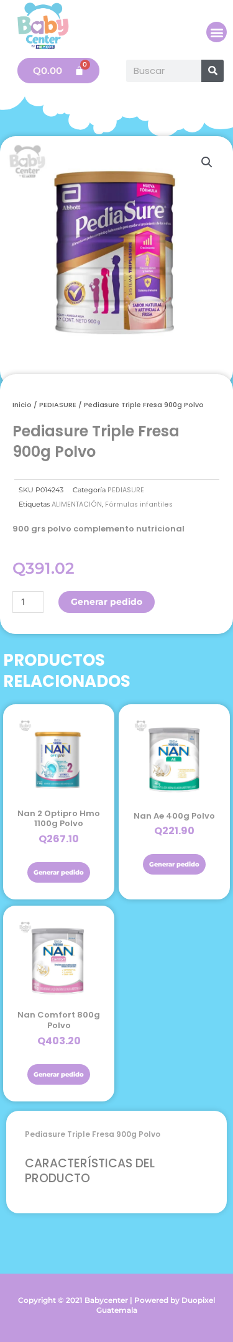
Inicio (22, 405)
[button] (216, 32)
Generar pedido (106, 601)
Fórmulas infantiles (139, 504)
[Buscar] (212, 71)
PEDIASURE (57, 405)
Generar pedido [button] (59, 872)
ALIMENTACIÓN (77, 504)
